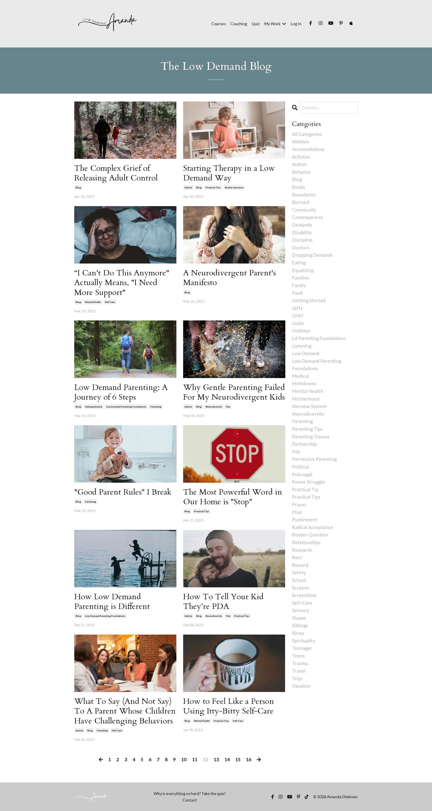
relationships (306, 542)
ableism (300, 141)
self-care (110, 302)
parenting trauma (310, 436)
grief (297, 315)
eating (299, 262)
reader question (234, 187)
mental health (93, 302)
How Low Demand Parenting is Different (112, 601)
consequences (307, 217)
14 (227, 759)
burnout (301, 202)
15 (238, 759)
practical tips (213, 187)
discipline (302, 240)
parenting (155, 406)
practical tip (305, 489)
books (298, 187)
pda (228, 406)
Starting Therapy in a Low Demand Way (229, 173)
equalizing (302, 270)
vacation (301, 686)
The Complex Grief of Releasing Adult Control (116, 173)
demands (302, 225)
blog (78, 187)
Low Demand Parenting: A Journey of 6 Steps (121, 392)
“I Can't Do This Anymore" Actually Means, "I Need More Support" (121, 282)
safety (299, 572)
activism (301, 157)
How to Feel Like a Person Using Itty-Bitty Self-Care (228, 706)
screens (300, 587)
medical (300, 376)
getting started (93, 406)
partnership (304, 444)
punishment (304, 519)
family (299, 285)
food (297, 292)
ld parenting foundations (319, 338)
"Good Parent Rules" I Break (122, 492)
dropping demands (312, 255)
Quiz (256, 23)
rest (297, 557)
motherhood (306, 398)
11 (194, 759)
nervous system (309, 406)
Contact (189, 799)
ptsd (297, 512)
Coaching (238, 23)
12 (205, 759)
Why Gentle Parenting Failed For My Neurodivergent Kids (234, 392)
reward (300, 565)
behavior (301, 172)
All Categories (307, 134)
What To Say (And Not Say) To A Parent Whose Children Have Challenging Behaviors (125, 711)
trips (297, 678)
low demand (306, 353)
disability (302, 232)
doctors (300, 247)
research (302, 550)
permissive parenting (314, 459)
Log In (296, 23)
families (300, 277)
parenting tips (307, 429)
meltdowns (304, 383)
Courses (218, 23)
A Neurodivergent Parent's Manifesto (229, 277)
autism (188, 187)
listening (301, 346)
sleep (298, 633)
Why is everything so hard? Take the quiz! (190, 793)
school (299, 580)
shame (299, 618)
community (304, 209)
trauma (300, 663)
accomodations (308, 149)
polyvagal (302, 474)
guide (298, 323)
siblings (300, 625)
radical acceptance (312, 527)
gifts (297, 308)
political (300, 466)
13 (216, 759)
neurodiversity (214, 406)
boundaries (304, 194)
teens (298, 655)
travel (299, 671)
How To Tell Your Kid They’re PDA (223, 601)
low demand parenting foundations (126, 406)
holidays (301, 330)
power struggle (308, 481)
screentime (304, 595)
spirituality (303, 640)
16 (248, 759)
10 (184, 759)
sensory (300, 610)
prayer (299, 504)
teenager (302, 648)
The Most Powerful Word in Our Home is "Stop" (232, 497)
